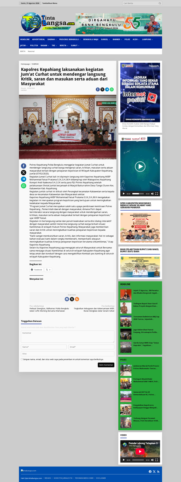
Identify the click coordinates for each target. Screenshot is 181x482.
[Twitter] (72, 299)
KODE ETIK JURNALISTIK (63, 478)
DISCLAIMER (101, 478)
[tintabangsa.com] (47, 22)
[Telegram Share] (107, 89)
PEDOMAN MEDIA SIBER (84, 478)
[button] (160, 3)
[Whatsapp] (112, 89)
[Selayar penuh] (156, 193)
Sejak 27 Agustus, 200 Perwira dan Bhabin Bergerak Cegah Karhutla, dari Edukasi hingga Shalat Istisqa (146, 291)
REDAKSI (48, 478)
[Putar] (123, 193)
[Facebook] (67, 299)
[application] (140, 166)
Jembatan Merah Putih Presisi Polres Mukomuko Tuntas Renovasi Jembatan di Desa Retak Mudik (146, 367)
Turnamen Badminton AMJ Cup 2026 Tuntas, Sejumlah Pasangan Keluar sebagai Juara (146, 318)
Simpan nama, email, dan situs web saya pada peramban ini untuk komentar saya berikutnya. (63, 359)
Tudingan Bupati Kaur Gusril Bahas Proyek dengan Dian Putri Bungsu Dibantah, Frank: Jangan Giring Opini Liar (146, 305)
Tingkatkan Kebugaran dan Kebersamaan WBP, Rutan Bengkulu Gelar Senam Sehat (94, 308)
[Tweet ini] (102, 89)
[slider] (138, 193)
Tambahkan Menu (49, 3)
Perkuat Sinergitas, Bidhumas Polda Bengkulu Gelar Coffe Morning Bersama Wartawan (49, 308)
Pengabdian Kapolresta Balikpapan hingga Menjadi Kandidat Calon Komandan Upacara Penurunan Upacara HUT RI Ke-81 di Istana (145, 406)
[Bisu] (152, 193)
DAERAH (24, 90)
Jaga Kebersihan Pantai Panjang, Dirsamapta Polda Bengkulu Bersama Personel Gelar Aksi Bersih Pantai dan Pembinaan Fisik (145, 331)
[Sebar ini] (98, 89)
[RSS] (77, 299)
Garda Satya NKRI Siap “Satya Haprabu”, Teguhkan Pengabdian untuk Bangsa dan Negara (146, 344)
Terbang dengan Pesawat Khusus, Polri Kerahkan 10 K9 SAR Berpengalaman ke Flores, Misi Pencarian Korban (146, 419)
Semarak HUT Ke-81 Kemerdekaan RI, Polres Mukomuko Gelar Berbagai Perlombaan (144, 393)
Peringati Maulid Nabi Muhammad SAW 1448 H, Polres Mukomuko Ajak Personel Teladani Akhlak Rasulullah (146, 380)
